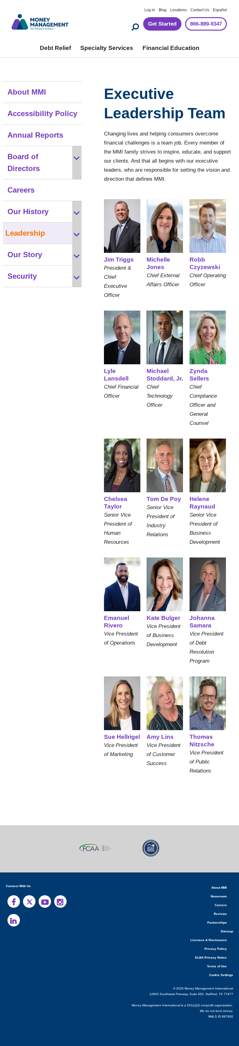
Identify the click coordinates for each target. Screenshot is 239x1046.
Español (220, 10)
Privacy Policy (216, 949)
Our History (28, 199)
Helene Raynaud (202, 502)
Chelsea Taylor (115, 502)
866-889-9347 (203, 24)
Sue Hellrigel (121, 737)
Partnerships (218, 923)
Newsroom (219, 896)
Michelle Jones (158, 263)
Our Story (24, 243)
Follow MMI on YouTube (45, 901)
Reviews (220, 914)
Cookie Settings (221, 975)
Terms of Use (217, 966)
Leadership (24, 221)
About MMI (27, 92)
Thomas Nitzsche (202, 740)
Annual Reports (34, 135)
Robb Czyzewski (205, 263)
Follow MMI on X (29, 901)
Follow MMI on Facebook (13, 901)
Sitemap (227, 931)
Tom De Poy (163, 499)
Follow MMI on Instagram (60, 901)
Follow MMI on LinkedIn (13, 920)
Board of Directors (39, 156)
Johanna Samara (200, 621)
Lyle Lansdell (121, 371)
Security (22, 264)
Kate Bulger (163, 618)
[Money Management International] (40, 21)
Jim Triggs (117, 259)
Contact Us (200, 10)
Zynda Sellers (199, 374)
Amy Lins (159, 737)
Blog (162, 10)
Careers (21, 178)
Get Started (156, 24)
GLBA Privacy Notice (211, 957)
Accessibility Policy (40, 113)
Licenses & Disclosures (210, 940)
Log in (149, 10)
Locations (178, 10)
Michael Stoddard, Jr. (163, 374)
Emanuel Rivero (116, 621)
